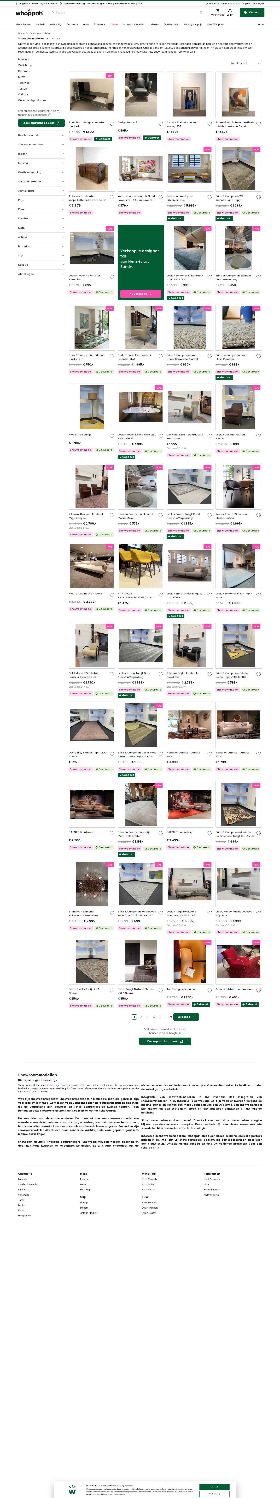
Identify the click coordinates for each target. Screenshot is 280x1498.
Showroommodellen (40, 33)
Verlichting (23, 1194)
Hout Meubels (149, 1179)
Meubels (22, 1179)
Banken (22, 1205)
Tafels (21, 1199)
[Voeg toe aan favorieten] (112, 124)
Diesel (83, 1184)
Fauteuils (23, 1189)
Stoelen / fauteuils (27, 1184)
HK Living (85, 1189)
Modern (84, 1207)
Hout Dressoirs (212, 1179)
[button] (204, 3)
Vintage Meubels (89, 1212)
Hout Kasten (148, 1189)
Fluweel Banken (212, 1189)
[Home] (29, 12)
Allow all (214, 1487)
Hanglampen (24, 1215)
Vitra (206, 1184)
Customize (213, 1494)
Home (21, 33)
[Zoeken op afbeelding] (201, 12)
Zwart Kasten (149, 1212)
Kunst (21, 1210)
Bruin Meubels (149, 1202)
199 (169, 1017)
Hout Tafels (148, 1184)
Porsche (84, 1179)
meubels (50, 1085)
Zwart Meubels (150, 1207)
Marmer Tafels (211, 1194)
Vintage (84, 1202)
